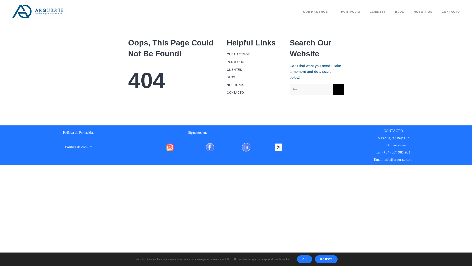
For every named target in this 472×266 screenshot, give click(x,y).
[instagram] (170, 145)
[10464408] (210, 142)
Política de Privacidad (79, 132)
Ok (304, 259)
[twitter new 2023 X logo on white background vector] (278, 145)
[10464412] (246, 142)
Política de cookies (78, 147)
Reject (326, 259)
